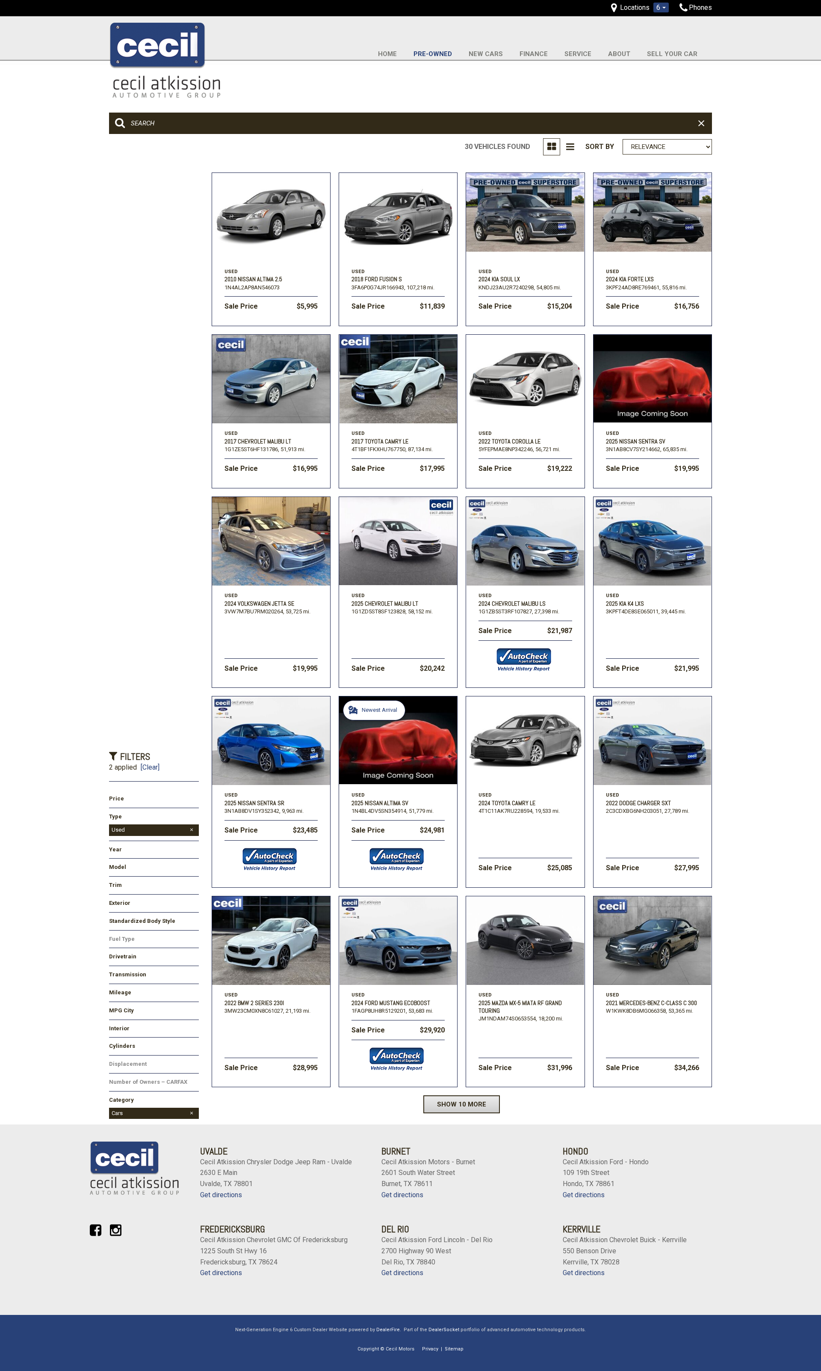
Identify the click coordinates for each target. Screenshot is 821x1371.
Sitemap (454, 1349)
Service (577, 54)
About (619, 54)
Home (387, 54)
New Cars (486, 54)
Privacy (430, 1349)
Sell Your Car (672, 54)
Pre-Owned (432, 54)
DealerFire (388, 1329)
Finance (534, 54)
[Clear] (150, 767)
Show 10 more (461, 1104)
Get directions (221, 1195)
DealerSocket (443, 1329)
